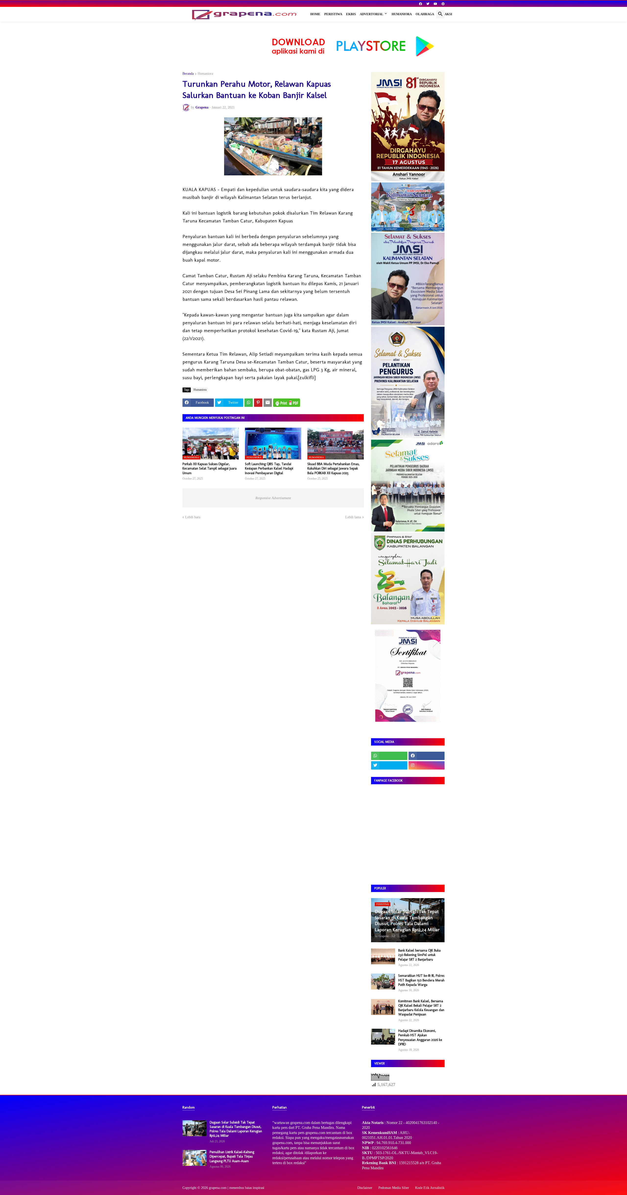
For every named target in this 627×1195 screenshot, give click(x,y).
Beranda (188, 73)
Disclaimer (364, 1188)
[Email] (268, 402)
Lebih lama (353, 517)
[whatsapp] (389, 756)
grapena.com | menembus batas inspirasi (236, 1188)
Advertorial (371, 14)
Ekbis (351, 14)
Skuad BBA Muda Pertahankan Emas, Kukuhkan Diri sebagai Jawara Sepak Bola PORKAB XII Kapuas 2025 (333, 468)
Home (315, 14)
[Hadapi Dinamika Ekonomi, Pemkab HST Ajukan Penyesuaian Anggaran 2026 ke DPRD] (383, 1037)
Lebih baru (192, 517)
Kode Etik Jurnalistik (430, 1188)
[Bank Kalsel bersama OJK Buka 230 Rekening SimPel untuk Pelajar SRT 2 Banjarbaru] (383, 956)
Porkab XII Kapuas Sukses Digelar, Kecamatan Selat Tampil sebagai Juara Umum (209, 468)
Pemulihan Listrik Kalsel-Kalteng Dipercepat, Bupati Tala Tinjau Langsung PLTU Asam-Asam (232, 1156)
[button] (440, 14)
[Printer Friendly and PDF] (286, 402)
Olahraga (425, 14)
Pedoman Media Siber (393, 1188)
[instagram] (427, 765)
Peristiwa (333, 14)
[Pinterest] (258, 402)
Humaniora (402, 14)
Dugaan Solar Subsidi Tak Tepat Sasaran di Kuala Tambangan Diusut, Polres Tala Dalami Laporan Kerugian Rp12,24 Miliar (236, 1129)
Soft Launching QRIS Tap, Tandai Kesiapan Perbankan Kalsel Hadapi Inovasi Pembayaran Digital (269, 468)
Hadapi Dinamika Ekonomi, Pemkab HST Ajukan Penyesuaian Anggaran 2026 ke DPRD (420, 1037)
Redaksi (445, 14)
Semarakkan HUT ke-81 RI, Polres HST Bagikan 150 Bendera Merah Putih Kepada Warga (421, 980)
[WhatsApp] (248, 402)
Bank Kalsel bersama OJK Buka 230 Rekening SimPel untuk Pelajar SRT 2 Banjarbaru (419, 954)
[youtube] (435, 3)
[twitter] (427, 3)
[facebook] (420, 3)
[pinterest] (443, 3)
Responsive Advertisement (273, 498)
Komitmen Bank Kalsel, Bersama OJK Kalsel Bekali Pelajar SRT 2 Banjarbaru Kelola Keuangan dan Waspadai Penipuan (421, 1008)
